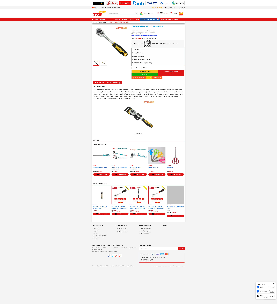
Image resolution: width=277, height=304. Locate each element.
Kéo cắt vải (151, 167)
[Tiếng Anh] (96, 8)
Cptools (169, 165)
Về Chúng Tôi (125, 19)
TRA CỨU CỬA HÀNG (148, 13)
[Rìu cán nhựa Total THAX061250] (120, 155)
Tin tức (132, 19)
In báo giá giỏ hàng (139, 77)
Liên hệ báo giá (157, 77)
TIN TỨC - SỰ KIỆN (157, 7)
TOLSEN (154, 35)
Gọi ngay (272, 296)
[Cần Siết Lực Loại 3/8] (120, 195)
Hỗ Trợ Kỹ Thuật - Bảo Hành (148, 19)
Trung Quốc (147, 35)
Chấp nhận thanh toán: (145, 254)
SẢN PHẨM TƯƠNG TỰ (99, 144)
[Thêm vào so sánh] (150, 77)
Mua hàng (272, 291)
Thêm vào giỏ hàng (144, 71)
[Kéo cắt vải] (156, 155)
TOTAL (94, 165)
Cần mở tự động (136, 35)
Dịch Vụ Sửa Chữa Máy (166, 19)
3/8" (142, 35)
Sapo (132, 265)
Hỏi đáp (137, 19)
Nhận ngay (272, 287)
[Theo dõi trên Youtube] (120, 255)
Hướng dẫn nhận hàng (146, 231)
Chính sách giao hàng (122, 231)
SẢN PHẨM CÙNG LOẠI (99, 183)
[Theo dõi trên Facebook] (109, 255)
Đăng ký (181, 248)
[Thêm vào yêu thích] (147, 77)
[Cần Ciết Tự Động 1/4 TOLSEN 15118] (156, 195)
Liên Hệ (176, 19)
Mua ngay (144, 74)
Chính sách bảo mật (121, 228)
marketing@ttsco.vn (112, 251)
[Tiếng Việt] (93, 8)
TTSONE (132, 165)
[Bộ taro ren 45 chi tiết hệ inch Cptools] (175, 155)
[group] (111, 42)
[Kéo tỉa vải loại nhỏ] (138, 155)
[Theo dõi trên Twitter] (113, 255)
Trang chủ (117, 19)
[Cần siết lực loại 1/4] (138, 195)
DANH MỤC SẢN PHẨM (99, 19)
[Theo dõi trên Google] (116, 255)
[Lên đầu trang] (274, 30)
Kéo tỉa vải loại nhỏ (135, 167)
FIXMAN (95, 205)
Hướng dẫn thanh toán (146, 230)
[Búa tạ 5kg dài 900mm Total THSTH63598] (101, 155)
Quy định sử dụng (121, 230)
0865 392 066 (164, 14)
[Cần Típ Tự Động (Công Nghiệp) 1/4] (175, 195)
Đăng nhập (182, 7)
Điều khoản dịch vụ (145, 233)
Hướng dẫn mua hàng (146, 228)
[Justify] (135, 13)
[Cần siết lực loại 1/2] (101, 195)
